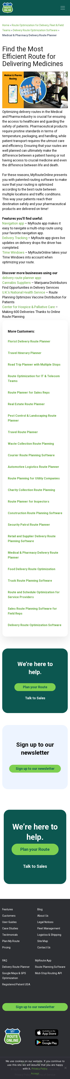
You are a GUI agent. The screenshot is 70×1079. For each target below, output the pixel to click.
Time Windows (13, 252)
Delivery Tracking (14, 238)
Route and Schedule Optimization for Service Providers (34, 594)
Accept (35, 1073)
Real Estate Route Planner (26, 404)
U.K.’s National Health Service (24, 292)
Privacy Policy (39, 1068)
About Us (42, 915)
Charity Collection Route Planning (31, 490)
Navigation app (13, 223)
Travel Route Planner (23, 432)
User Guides (9, 922)
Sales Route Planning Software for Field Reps (32, 611)
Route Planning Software (50, 966)
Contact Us (44, 947)
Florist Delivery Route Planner (29, 341)
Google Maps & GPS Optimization (14, 976)
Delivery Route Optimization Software (35, 30)
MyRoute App (43, 960)
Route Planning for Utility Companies (34, 478)
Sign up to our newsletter (35, 769)
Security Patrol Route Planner (29, 524)
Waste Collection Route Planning (31, 443)
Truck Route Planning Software (30, 580)
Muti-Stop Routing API (48, 973)
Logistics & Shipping (49, 934)
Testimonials (10, 934)
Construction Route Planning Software (35, 513)
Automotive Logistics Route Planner (33, 467)
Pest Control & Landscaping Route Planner (32, 418)
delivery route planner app (21, 278)
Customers (9, 915)
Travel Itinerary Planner (24, 353)
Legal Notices (45, 922)
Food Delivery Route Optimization (31, 569)
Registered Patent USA (16, 984)
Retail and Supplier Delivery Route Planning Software (32, 538)
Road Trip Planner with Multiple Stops (34, 364)
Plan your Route (35, 687)
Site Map (42, 941)
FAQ (4, 960)
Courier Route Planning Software (31, 455)
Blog (40, 909)
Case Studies (10, 928)
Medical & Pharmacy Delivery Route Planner (33, 555)
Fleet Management (48, 928)
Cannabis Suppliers (17, 283)
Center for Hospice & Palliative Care (28, 307)
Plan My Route (11, 941)
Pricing (6, 947)
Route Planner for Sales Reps (29, 392)
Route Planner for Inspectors (28, 501)
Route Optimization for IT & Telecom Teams (34, 378)
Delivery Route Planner (16, 966)
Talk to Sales (35, 698)
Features (7, 909)
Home (5, 25)
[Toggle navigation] (63, 7)
